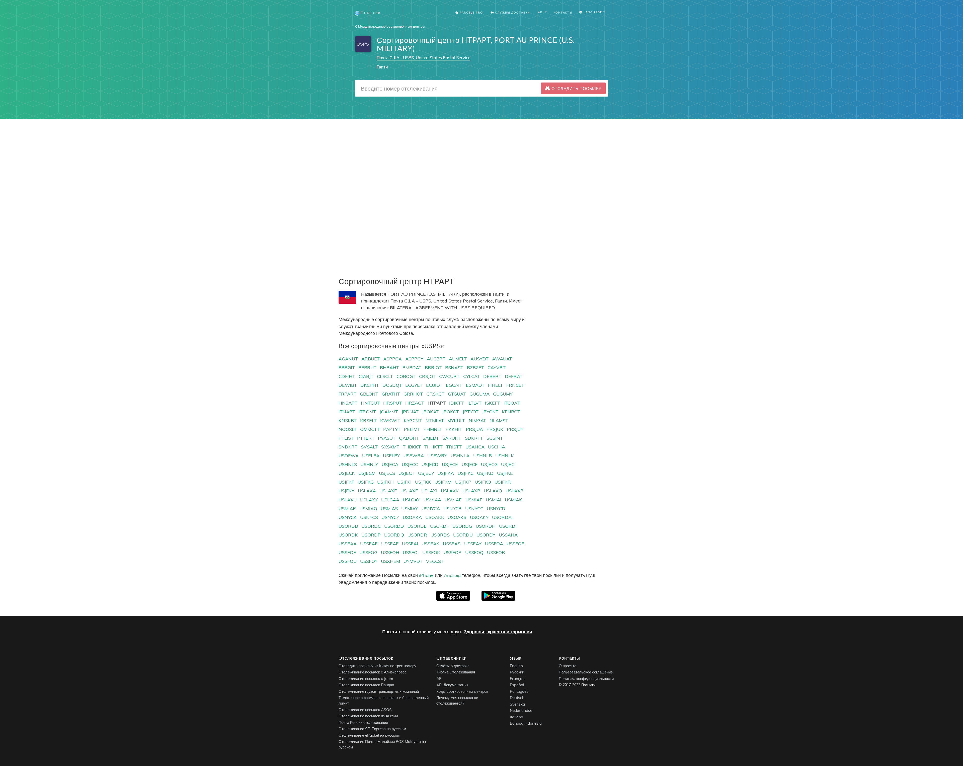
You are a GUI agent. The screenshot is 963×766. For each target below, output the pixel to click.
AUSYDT (479, 359)
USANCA (475, 447)
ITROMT (367, 412)
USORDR (417, 535)
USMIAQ (368, 508)
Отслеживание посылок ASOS (365, 709)
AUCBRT (436, 359)
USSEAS (451, 544)
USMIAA (432, 500)
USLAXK (450, 491)
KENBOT (511, 412)
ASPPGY (414, 359)
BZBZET (475, 367)
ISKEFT (492, 403)
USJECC (410, 464)
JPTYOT (470, 412)
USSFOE (515, 544)
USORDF (439, 526)
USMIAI (493, 500)
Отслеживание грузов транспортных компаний (379, 691)
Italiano (516, 717)
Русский (517, 672)
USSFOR (496, 552)
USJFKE (505, 473)
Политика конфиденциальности (586, 678)
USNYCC (474, 508)
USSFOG (368, 552)
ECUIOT (434, 385)
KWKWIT (390, 420)
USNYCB (452, 508)
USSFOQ (474, 552)
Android (452, 575)
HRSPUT (392, 403)
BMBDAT (412, 367)
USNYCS (369, 517)
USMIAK (513, 500)
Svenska (517, 704)
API (439, 678)
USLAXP (471, 491)
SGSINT (495, 438)
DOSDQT (392, 385)
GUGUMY (503, 394)
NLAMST (499, 420)
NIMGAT (477, 420)
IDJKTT (456, 403)
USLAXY (369, 500)
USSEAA (348, 544)
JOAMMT (388, 412)
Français (517, 678)
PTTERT (365, 438)
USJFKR (503, 482)
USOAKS (457, 517)
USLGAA (390, 500)
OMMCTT (370, 429)
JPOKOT (450, 412)
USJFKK (423, 482)
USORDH (486, 526)
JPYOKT (490, 412)
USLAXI (429, 491)
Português (519, 691)
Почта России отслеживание (363, 722)
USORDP (371, 535)
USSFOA (494, 544)
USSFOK (431, 552)
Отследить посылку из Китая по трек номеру (377, 665)
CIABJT (366, 376)
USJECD (430, 464)
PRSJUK (495, 429)
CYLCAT (471, 376)
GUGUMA (479, 394)
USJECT (406, 473)
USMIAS (389, 508)
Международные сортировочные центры (391, 26)
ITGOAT (512, 403)
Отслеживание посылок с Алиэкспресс (373, 672)
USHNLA (460, 455)
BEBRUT (367, 367)
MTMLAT (435, 420)
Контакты (563, 12)
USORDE (417, 526)
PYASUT (386, 438)
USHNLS (348, 464)
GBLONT (369, 394)
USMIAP (347, 508)
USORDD (394, 526)
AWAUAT (502, 359)
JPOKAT (430, 412)
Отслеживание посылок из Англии (368, 716)
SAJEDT (431, 438)
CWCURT (449, 376)
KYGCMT (413, 420)
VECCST (435, 561)
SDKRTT (474, 438)
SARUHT (451, 438)
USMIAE (453, 500)
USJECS (387, 473)
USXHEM (390, 561)
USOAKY (479, 517)
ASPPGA (392, 359)
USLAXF (409, 491)
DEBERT (492, 376)
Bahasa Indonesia (526, 723)
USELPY (391, 455)
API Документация (452, 684)
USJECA (390, 464)
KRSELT (368, 420)
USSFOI (411, 552)
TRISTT (454, 447)
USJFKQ (483, 482)
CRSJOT (427, 376)
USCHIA (496, 447)
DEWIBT (348, 385)
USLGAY (411, 500)
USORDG (462, 526)
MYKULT (456, 420)
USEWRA (414, 455)
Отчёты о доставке (452, 665)
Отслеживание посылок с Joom (366, 678)
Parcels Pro (471, 12)
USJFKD (485, 473)
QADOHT (409, 438)
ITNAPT (347, 412)
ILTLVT (474, 403)
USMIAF (473, 500)
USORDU (463, 535)
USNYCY (390, 517)
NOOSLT (348, 429)
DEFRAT (513, 376)
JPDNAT (410, 412)
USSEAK (430, 544)
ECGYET (414, 385)
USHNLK (504, 455)
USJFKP (463, 482)
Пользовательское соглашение (586, 672)
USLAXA (367, 491)
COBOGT (406, 376)
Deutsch (517, 697)
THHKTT (433, 447)
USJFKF (346, 482)
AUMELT (458, 359)
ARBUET (370, 359)
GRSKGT (435, 394)
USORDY (485, 535)
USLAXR (515, 491)
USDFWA (349, 455)
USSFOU (348, 561)
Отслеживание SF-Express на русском (372, 728)
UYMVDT (413, 561)
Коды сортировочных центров (462, 691)
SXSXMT (390, 447)
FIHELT (495, 385)
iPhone (426, 575)
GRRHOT (413, 394)
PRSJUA (474, 429)
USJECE (450, 464)
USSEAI (410, 544)
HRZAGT (414, 403)
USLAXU (348, 500)
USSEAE (369, 544)
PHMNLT (433, 429)
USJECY (426, 473)
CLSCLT (385, 376)
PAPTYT (391, 429)
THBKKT (412, 447)
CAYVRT (497, 367)
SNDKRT (348, 447)
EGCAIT (454, 385)
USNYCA (431, 508)
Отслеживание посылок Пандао (366, 684)
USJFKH (385, 482)
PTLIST (346, 438)
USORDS (440, 535)
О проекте (567, 665)
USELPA (370, 455)
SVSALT (369, 447)
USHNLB (482, 455)
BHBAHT (389, 367)
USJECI (508, 464)
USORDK (348, 535)
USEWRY (437, 455)
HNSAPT (348, 403)
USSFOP (452, 552)
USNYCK (348, 517)
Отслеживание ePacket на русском (369, 735)
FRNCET (515, 385)
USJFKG (366, 482)
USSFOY (368, 561)
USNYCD (496, 508)
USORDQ (394, 535)
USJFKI (404, 482)
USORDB (348, 526)
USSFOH (390, 552)
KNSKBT (348, 420)
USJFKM (443, 482)
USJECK (347, 473)
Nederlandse (521, 710)
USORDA (502, 517)
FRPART (347, 394)
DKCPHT (369, 385)
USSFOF (347, 552)
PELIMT (412, 429)
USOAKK (434, 517)
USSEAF (389, 544)
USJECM (366, 473)
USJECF (469, 464)
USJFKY (346, 491)
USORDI (508, 526)
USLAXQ (493, 491)
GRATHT (391, 394)
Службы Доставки (512, 12)
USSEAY (473, 544)
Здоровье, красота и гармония (498, 632)
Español (517, 684)
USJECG (489, 464)
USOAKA (412, 517)
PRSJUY (515, 429)
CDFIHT (347, 376)
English (516, 665)
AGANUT (348, 359)
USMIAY (409, 508)
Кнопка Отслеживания (455, 672)
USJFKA (446, 473)
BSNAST (454, 367)
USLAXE (388, 491)
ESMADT (475, 385)
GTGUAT (457, 394)
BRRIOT (433, 367)
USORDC (371, 526)
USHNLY (369, 464)
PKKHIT (454, 429)
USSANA (508, 535)
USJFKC (465, 473)
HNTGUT (370, 403)
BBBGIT (347, 367)
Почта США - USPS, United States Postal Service (423, 57)
